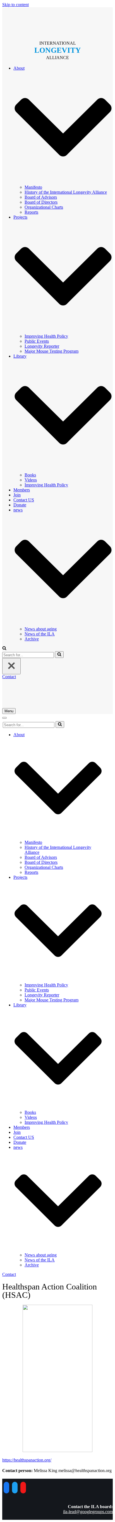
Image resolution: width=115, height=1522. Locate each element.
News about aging (41, 629)
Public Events (37, 341)
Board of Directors (41, 202)
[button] (4, 648)
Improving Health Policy (46, 336)
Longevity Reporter (42, 346)
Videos (31, 480)
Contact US (23, 500)
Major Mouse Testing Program (51, 351)
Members (21, 490)
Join (17, 495)
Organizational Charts (44, 207)
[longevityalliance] (57, 21)
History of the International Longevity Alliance (66, 192)
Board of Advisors (41, 197)
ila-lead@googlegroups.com (88, 1511)
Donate (19, 505)
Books (30, 475)
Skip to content (15, 4)
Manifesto (33, 187)
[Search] (59, 654)
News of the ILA (40, 634)
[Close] (11, 666)
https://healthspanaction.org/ (26, 1460)
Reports (31, 212)
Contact (9, 676)
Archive (32, 639)
